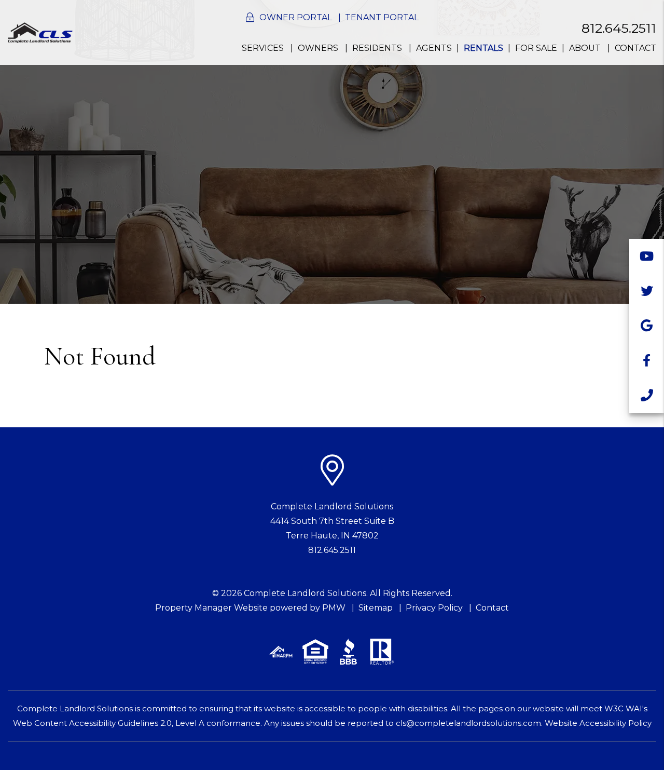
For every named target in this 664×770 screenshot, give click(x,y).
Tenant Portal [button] (382, 17)
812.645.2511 (619, 28)
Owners (318, 48)
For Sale (536, 48)
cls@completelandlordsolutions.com (468, 723)
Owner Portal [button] (295, 17)
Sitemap (375, 608)
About (585, 48)
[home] (40, 32)
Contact (635, 48)
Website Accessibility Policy (598, 723)
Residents (377, 48)
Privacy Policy (434, 608)
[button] (646, 256)
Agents (434, 48)
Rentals (483, 48)
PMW (333, 608)
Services (263, 48)
